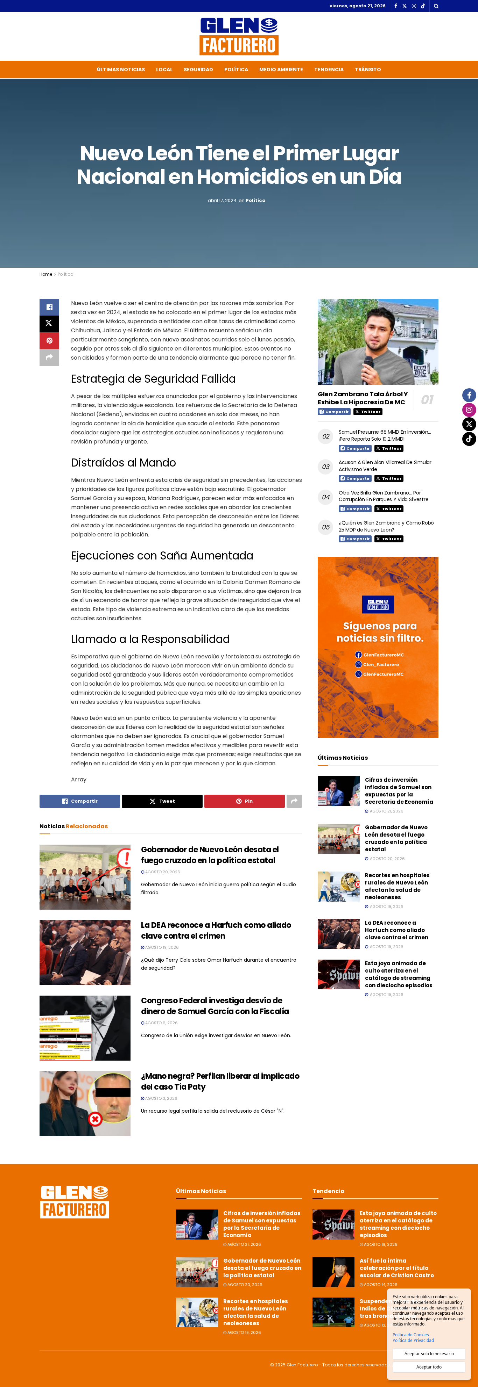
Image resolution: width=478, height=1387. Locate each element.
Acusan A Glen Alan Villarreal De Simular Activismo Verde (385, 466)
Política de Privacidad (413, 1340)
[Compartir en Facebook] (49, 307)
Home (46, 274)
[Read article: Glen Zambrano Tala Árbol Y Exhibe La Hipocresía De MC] (378, 342)
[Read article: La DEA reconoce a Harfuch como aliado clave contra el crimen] (85, 952)
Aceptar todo (429, 1367)
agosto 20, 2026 (162, 872)
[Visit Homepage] (239, 36)
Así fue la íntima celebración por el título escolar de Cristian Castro (397, 1268)
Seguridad (198, 69)
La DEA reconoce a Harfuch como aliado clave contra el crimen (216, 930)
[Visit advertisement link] (378, 647)
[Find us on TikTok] (423, 6)
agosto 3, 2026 (160, 1098)
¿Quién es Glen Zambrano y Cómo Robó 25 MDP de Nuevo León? (386, 526)
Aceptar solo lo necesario (429, 1354)
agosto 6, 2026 (161, 1023)
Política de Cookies (411, 1335)
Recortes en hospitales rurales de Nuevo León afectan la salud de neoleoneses (397, 886)
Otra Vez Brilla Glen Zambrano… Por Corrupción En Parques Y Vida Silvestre (383, 496)
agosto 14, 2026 (380, 1284)
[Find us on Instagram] (414, 6)
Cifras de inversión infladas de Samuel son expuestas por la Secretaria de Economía (399, 791)
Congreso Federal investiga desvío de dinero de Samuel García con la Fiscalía (215, 1006)
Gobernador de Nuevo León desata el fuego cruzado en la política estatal (210, 855)
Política (236, 69)
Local (164, 69)
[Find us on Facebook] (395, 6)
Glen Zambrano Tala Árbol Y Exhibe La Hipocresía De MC (363, 398)
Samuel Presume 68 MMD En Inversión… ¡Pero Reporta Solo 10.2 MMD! (385, 435)
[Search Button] (436, 6)
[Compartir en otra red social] (49, 357)
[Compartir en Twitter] (49, 324)
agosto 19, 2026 (161, 947)
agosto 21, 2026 (243, 1244)
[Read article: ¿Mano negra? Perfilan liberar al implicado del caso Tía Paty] (85, 1103)
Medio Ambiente (281, 69)
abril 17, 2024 (222, 200)
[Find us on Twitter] (404, 6)
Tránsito (368, 69)
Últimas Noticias (121, 69)
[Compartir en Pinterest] (49, 340)
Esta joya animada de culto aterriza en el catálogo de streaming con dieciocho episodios (399, 974)
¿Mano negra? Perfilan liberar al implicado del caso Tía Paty (220, 1081)
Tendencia (329, 69)
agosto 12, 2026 (380, 1325)
